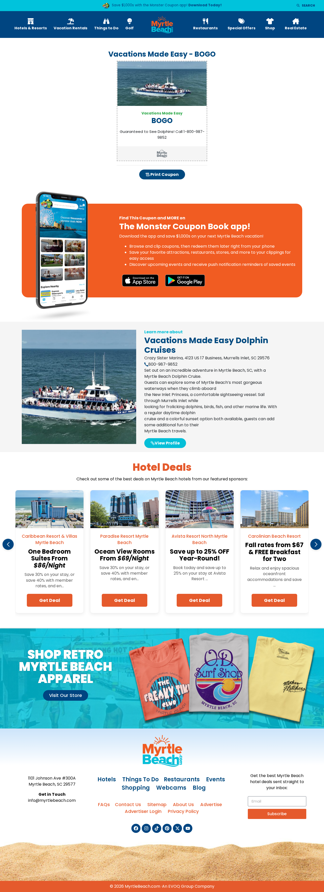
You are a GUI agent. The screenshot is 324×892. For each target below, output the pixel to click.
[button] (8, 544)
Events (215, 779)
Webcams (171, 788)
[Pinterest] (167, 828)
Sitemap (157, 804)
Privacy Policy (183, 811)
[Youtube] (187, 828)
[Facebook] (135, 828)
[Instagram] (146, 828)
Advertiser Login (143, 811)
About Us (183, 804)
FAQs (104, 804)
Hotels (106, 779)
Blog (199, 788)
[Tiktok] (156, 828)
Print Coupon (164, 174)
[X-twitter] (177, 828)
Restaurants (182, 779)
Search (308, 5)
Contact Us (128, 804)
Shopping (136, 788)
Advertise (211, 804)
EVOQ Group (181, 886)
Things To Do (140, 779)
